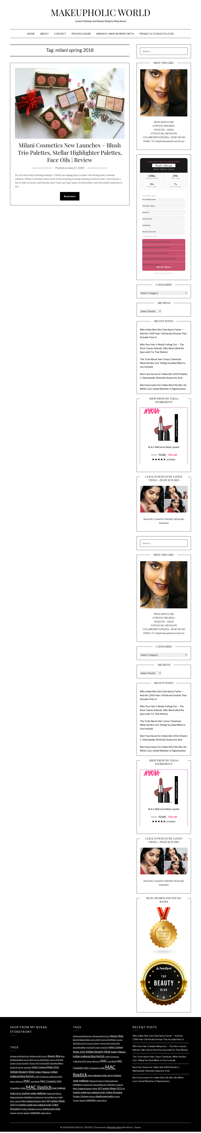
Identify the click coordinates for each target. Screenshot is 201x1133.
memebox (28, 1097)
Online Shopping (114, 1092)
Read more (70, 196)
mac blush (35, 1081)
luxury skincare (16, 1081)
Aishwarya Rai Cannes (38, 1056)
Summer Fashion (16, 1113)
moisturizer (39, 1097)
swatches (35, 1112)
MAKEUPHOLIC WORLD (100, 12)
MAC (27, 1081)
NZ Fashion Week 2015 (110, 1088)
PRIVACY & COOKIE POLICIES (156, 33)
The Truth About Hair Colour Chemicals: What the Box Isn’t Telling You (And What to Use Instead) (162, 363)
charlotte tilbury (56, 1063)
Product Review (27, 1109)
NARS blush (111, 1085)
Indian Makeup (42, 1071)
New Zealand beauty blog (34, 1101)
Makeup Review (17, 1097)
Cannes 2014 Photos (41, 1060)
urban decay (46, 1113)
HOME (31, 33)
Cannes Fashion (22, 1063)
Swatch (27, 1113)
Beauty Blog (54, 1056)
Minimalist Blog (114, 1127)
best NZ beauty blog (81, 1040)
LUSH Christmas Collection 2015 (48, 1076)
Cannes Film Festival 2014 (39, 1063)
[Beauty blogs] (164, 928)
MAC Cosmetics (48, 1081)
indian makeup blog (84, 1056)
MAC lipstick (39, 1087)
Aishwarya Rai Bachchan (19, 1056)
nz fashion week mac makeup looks (33, 1104)
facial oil (13, 1067)
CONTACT (60, 33)
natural (18, 1101)
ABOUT (44, 33)
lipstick (30, 1076)
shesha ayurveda (51, 1108)
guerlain (27, 1067)
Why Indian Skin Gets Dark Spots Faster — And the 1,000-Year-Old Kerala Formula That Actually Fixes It (163, 333)
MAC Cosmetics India (94, 1068)
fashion (20, 1067)
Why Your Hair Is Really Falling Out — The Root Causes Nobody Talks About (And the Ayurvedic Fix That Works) (162, 348)
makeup (41, 1093)
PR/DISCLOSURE (81, 33)
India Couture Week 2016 (45, 1067)
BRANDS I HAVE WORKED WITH (115, 33)
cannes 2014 (28, 1060)
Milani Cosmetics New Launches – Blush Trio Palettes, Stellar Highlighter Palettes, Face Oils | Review (70, 152)
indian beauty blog (22, 1071)
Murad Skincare (51, 1097)
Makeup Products (53, 1093)
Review (39, 1109)
